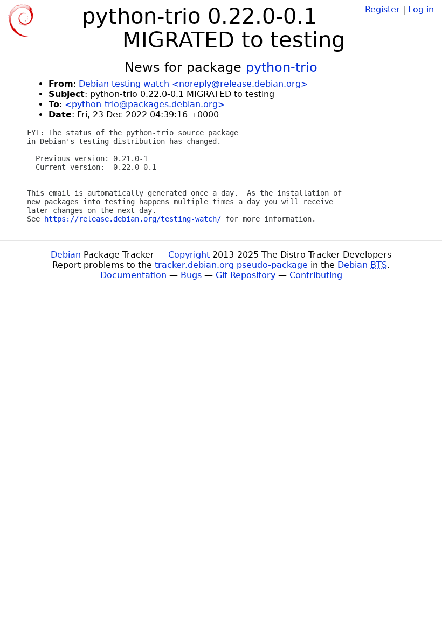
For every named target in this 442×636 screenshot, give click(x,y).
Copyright (189, 255)
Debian (66, 255)
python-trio (281, 67)
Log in (421, 9)
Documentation (133, 275)
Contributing (315, 275)
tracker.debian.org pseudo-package (231, 265)
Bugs (191, 275)
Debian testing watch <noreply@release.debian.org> (193, 84)
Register (382, 9)
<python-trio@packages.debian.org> (145, 104)
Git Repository (245, 275)
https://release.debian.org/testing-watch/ (132, 219)
